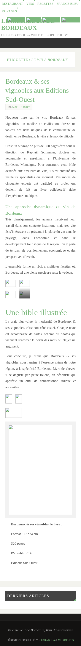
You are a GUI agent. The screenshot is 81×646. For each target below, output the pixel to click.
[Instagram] (70, 19)
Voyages (9, 11)
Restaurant (12, 3)
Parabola (48, 640)
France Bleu (68, 3)
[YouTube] (16, 19)
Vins (30, 3)
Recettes (45, 3)
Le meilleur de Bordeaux (28, 24)
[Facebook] (51, 19)
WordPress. (66, 640)
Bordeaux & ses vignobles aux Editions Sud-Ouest (37, 90)
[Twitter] (33, 19)
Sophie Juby (21, 106)
